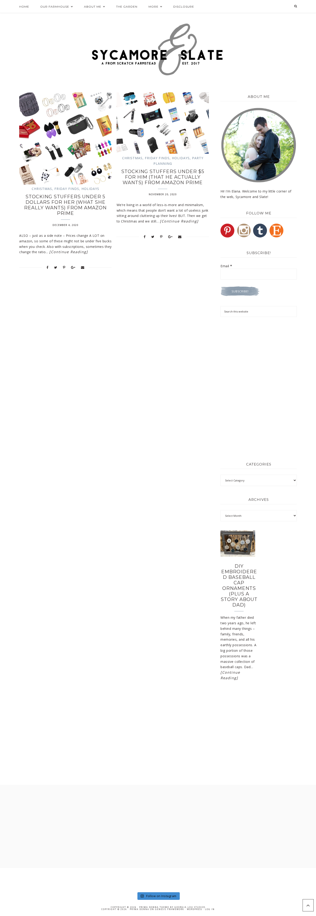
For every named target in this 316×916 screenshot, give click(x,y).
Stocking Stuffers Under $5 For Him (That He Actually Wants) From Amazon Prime (162, 177)
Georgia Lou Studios (189, 907)
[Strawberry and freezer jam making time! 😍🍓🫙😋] (79, 879)
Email (226, 266)
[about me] (258, 145)
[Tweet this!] (56, 267)
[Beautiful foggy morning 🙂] (110, 879)
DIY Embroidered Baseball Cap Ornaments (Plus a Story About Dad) (239, 585)
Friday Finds (66, 188)
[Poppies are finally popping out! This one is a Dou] (237, 879)
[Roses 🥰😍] (47, 879)
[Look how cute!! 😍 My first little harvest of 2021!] (268, 879)
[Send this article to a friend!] (83, 267)
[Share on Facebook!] (47, 267)
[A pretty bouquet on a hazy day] (15, 879)
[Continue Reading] (68, 251)
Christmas (42, 188)
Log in (210, 909)
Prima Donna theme (154, 907)
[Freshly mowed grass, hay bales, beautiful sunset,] (142, 879)
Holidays (90, 188)
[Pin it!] (64, 267)
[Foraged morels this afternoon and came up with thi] (300, 879)
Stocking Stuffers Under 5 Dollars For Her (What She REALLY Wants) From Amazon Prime (65, 205)
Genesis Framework (169, 909)
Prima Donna (139, 909)
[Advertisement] (258, 355)
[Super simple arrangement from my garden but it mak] (173, 879)
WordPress (194, 909)
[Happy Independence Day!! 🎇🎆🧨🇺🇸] (205, 879)
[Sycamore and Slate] (158, 49)
